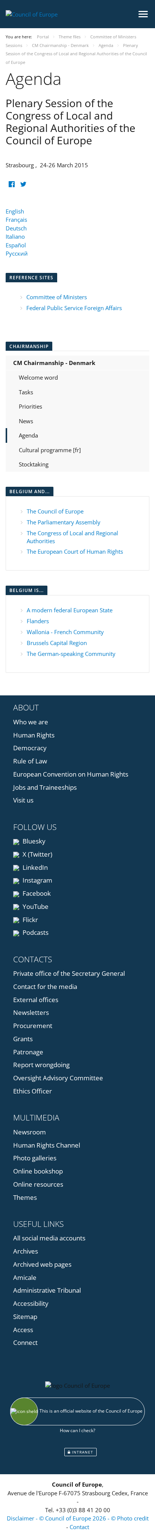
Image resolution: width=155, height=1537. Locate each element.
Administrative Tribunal (47, 1290)
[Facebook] (11, 184)
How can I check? (77, 1430)
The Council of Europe (55, 511)
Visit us (23, 800)
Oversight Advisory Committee (58, 1078)
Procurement (32, 1025)
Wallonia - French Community (65, 632)
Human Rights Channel (46, 1145)
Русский (17, 253)
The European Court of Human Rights (75, 551)
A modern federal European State (69, 610)
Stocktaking (34, 464)
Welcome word (38, 377)
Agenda (28, 435)
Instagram (36, 880)
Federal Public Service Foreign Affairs (74, 308)
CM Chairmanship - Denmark (54, 362)
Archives (25, 1251)
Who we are (30, 722)
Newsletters (31, 1012)
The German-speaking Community (71, 653)
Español (16, 245)
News (26, 421)
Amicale (24, 1277)
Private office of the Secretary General (69, 973)
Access (23, 1329)
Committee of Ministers (56, 297)
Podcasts (35, 932)
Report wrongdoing (41, 1064)
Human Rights (34, 735)
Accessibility (31, 1303)
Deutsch (16, 228)
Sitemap (25, 1316)
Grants (23, 1038)
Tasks (26, 392)
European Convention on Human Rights (70, 774)
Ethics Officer (32, 1091)
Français (16, 219)
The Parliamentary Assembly (63, 522)
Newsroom (29, 1132)
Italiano (15, 236)
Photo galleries (34, 1158)
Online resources (38, 1184)
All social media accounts (49, 1238)
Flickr (29, 919)
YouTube (35, 906)
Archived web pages (42, 1264)
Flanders (38, 621)
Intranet (81, 1452)
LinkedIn (34, 867)
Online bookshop (38, 1171)
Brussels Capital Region (57, 643)
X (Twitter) (36, 854)
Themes (25, 1197)
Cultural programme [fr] (50, 450)
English (15, 211)
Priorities (30, 406)
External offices (35, 999)
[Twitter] (23, 184)
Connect (25, 1342)
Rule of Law (30, 761)
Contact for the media (45, 986)
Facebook (36, 893)
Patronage (28, 1052)
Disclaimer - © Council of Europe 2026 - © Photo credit (78, 1518)
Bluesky (33, 841)
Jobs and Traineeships (45, 787)
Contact (79, 1527)
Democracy (30, 748)
